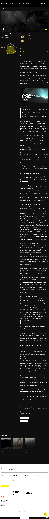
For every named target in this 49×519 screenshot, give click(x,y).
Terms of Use (13, 511)
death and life (23, 410)
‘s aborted (26, 281)
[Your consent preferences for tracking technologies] (47, 517)
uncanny (29, 408)
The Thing (42, 166)
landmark (37, 405)
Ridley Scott (38, 64)
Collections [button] (14, 475)
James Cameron (39, 236)
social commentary (30, 405)
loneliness (22, 405)
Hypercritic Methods (2, 478)
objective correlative (24, 273)
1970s (32, 413)
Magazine (23, 3)
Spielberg (31, 377)
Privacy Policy (16, 511)
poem (38, 333)
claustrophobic (43, 405)
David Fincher (27, 237)
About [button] (2, 475)
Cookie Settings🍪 (24, 511)
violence (29, 410)
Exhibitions (27, 3)
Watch (13, 479)
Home (1, 8)
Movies (8, 8)
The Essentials (23, 408)
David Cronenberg (32, 261)
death (34, 408)
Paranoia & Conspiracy (25, 413)
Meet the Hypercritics (2, 480)
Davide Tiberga (23, 55)
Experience (14, 481)
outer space (33, 69)
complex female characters (42, 408)
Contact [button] (26, 475)
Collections (18, 3)
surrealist (45, 285)
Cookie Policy (20, 511)
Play (13, 480)
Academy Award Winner (37, 410)
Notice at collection (24, 517)
